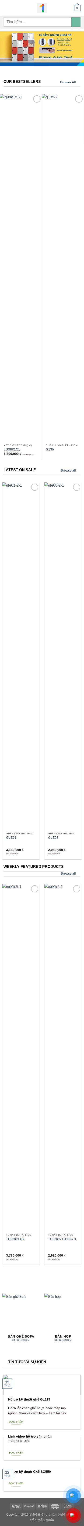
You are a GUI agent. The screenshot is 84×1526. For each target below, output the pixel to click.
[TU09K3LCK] (21, 1057)
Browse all (68, 470)
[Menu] (6, 8)
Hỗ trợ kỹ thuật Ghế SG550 (29, 1471)
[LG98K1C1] (21, 267)
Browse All (68, 82)
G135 (50, 449)
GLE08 (53, 837)
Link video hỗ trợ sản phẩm (30, 1436)
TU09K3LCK (15, 1239)
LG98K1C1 (12, 449)
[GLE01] (21, 656)
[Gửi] (75, 21)
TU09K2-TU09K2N (62, 1239)
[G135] (63, 267)
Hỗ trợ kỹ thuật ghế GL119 (29, 1399)
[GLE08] (63, 656)
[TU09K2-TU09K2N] (63, 1057)
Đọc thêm (16, 1421)
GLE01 (11, 837)
